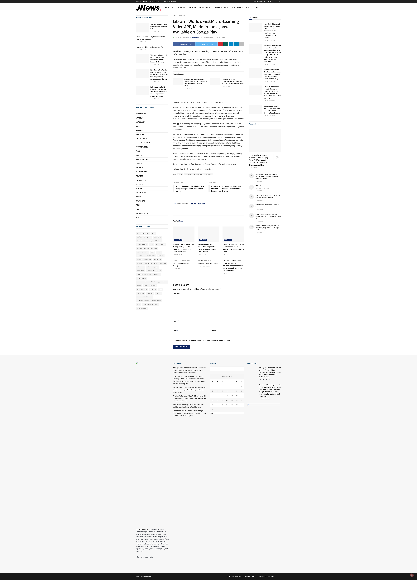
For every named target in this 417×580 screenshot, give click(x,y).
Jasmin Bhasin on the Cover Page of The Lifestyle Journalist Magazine (268, 196)
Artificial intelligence (144, 237)
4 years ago (155, 31)
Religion (139, 184)
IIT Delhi (140, 263)
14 (232, 395)
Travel (138, 209)
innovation (140, 270)
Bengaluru (157, 237)
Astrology (140, 122)
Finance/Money (142, 147)
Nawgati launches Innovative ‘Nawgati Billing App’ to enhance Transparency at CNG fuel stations (195, 82)
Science (139, 188)
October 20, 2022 (228, 254)
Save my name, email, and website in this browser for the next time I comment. (203, 340)
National (139, 168)
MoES (146, 285)
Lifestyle (218, 7)
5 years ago (142, 42)
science (158, 293)
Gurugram (147, 259)
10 (212, 395)
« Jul (211, 413)
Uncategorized (142, 213)
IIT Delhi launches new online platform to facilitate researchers (268, 187)
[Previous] (206, 95)
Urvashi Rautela (142, 308)
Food (138, 151)
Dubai (159, 252)
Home (167, 7)
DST (152, 252)
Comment (177, 294)
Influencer (140, 267)
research (150, 293)
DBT (157, 244)
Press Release (141, 180)
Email (175, 331)
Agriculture (141, 114)
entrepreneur (150, 255)
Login (279, 1)
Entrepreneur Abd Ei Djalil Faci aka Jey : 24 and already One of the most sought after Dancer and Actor (158, 91)
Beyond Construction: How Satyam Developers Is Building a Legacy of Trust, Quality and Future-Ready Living (272, 74)
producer (153, 289)
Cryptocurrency (142, 244)
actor (153, 233)
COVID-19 (158, 241)
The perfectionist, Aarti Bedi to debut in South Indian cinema (158, 26)
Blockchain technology (144, 241)
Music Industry (142, 289)
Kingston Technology (154, 270)
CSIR (151, 244)
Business (181, 7)
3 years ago (155, 64)
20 (227, 400)
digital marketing (142, 252)
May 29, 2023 (226, 86)
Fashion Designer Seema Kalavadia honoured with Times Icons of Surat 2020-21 (268, 216)
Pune (160, 289)
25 (217, 405)
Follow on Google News (169, 1)
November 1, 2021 (204, 266)
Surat (138, 304)
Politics (139, 176)
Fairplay (160, 255)
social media (156, 300)
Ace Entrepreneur (143, 233)
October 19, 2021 (228, 273)
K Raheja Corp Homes (144, 274)
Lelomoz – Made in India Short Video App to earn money (182, 263)
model (139, 285)
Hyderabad (157, 259)
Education (192, 7)
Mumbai (153, 285)
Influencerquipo (152, 267)
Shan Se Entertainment (144, 297)
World (248, 7)
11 (217, 395)
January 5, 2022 (179, 268)
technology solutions (150, 304)
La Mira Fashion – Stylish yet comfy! (150, 47)
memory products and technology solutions (152, 282)
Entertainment (205, 7)
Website (213, 331)
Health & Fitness (143, 159)
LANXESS (157, 274)
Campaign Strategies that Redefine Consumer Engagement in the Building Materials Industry (267, 176)
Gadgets (139, 155)
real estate (140, 293)
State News (140, 201)
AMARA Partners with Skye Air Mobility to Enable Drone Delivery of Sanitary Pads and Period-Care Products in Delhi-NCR (189, 398)
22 (236, 400)
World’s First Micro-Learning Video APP (198, 174)
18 (217, 400)
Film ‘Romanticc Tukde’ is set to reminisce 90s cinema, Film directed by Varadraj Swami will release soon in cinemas (159, 74)
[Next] (210, 95)
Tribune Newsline (194, 37)
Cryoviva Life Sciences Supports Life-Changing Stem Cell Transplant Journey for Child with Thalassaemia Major (258, 160)
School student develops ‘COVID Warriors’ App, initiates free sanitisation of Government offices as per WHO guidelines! (233, 266)
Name (176, 321)
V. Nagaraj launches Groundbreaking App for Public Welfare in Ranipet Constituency (232, 81)
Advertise (145, 1)
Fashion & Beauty (143, 143)
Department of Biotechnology (147, 248)
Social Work (141, 192)
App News (182, 15)
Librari (180, 174)
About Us (138, 1)
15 (236, 395)
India (173, 7)
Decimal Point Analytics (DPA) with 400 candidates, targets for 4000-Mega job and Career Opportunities (267, 228)
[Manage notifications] (412, 575)
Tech (226, 7)
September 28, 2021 (210, 37)
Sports (240, 7)
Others (256, 7)
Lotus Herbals (141, 278)
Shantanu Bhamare (143, 300)
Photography (141, 172)
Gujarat (139, 259)
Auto (233, 7)
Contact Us (153, 1)
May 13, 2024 (189, 88)
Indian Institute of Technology (155, 263)
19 (222, 400)
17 (212, 400)
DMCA (159, 1)
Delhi (163, 244)
